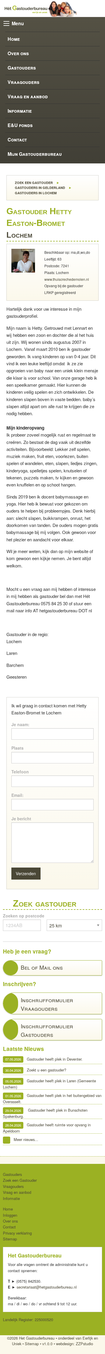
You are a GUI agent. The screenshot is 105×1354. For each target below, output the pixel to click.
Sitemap (10, 1239)
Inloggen (10, 1215)
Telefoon (20, 772)
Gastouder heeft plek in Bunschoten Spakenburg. (45, 1113)
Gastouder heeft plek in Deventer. (44, 1059)
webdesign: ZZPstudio (74, 1343)
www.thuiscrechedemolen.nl (66, 279)
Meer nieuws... (26, 1139)
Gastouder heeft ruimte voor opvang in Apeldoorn (47, 1128)
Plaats (17, 748)
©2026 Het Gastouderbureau (31, 1338)
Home (14, 39)
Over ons (18, 53)
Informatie (20, 110)
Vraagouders (23, 82)
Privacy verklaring (17, 1233)
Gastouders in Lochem (35, 193)
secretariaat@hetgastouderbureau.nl (47, 1287)
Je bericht (21, 818)
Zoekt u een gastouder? (35, 1070)
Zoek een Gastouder (33, 182)
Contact (17, 139)
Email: (17, 795)
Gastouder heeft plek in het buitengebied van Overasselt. (52, 1098)
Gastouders (22, 67)
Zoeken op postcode (23, 916)
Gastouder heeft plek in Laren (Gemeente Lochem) (49, 1084)
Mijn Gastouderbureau (35, 154)
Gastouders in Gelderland (39, 187)
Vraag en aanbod (28, 96)
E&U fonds (20, 125)
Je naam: (20, 724)
